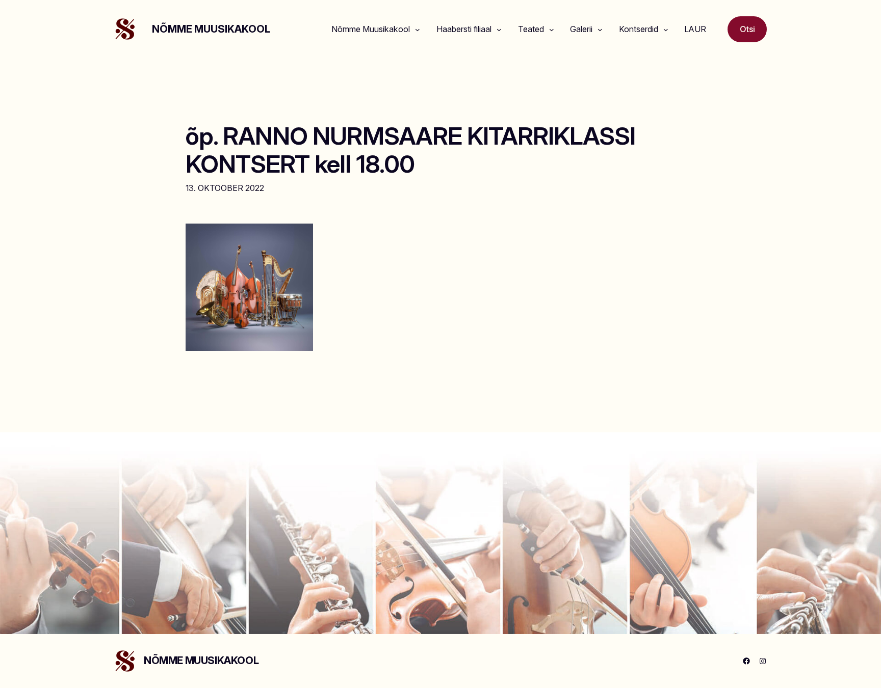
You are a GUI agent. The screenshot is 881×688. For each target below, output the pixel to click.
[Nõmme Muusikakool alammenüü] (417, 29)
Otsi (747, 29)
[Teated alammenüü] (551, 29)
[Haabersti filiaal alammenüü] (499, 29)
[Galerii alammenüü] (600, 29)
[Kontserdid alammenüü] (665, 29)
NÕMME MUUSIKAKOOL (211, 29)
